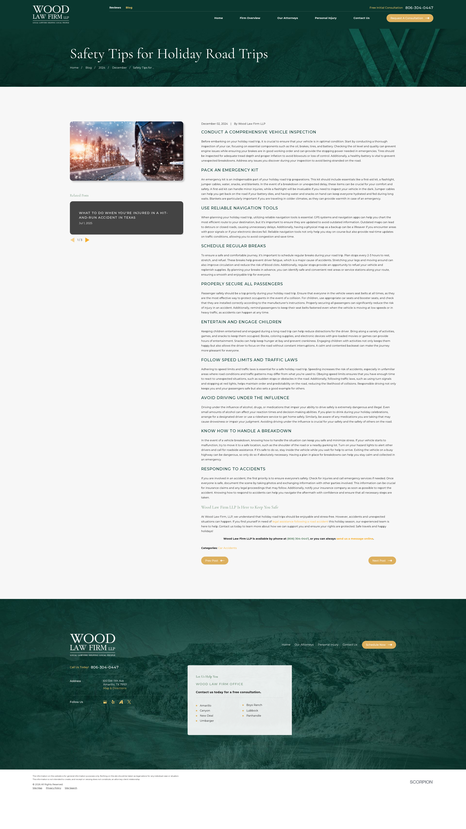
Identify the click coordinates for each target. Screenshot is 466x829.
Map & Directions (114, 688)
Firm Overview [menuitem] (250, 18)
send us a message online (354, 538)
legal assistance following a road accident (300, 521)
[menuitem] (37, 788)
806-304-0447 (419, 7)
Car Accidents (227, 548)
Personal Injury (328, 644)
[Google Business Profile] (105, 702)
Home (286, 644)
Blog (129, 7)
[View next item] (87, 240)
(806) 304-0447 (298, 538)
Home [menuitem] (218, 18)
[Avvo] (121, 702)
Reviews (115, 7)
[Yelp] (113, 702)
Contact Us (350, 644)
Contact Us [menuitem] (362, 18)
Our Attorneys (304, 644)
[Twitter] (129, 702)
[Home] (51, 14)
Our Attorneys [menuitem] (287, 18)
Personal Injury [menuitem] (326, 18)
